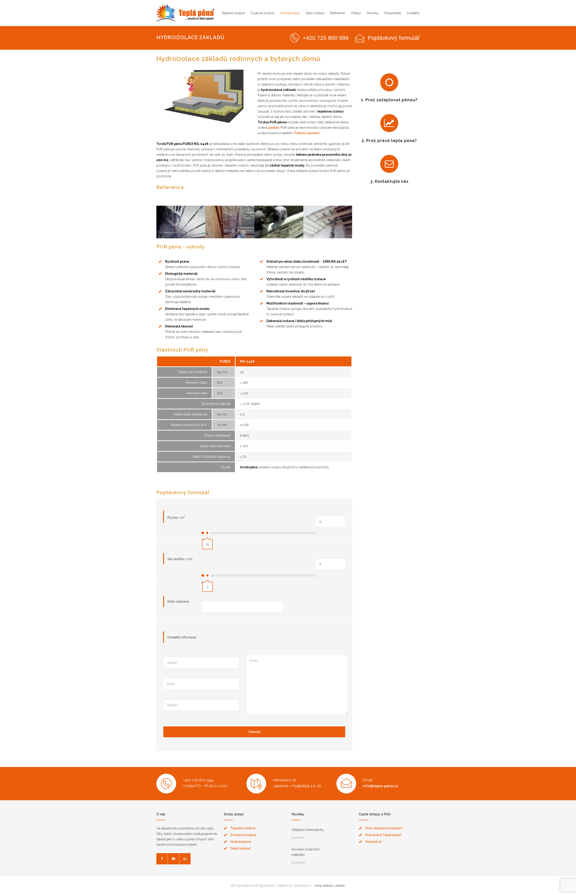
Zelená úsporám (307, 133)
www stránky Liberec (330, 885)
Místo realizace (178, 601)
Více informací (180, 228)
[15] (207, 533)
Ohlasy (356, 13)
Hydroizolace (290, 13)
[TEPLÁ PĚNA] (185, 13)
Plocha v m (176, 517)
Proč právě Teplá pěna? (383, 835)
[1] (207, 575)
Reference (337, 13)
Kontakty (413, 13)
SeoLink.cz (373, 841)
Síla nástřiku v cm (179, 559)
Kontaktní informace (181, 637)
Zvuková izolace (262, 13)
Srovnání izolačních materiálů (305, 852)
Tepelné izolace (233, 13)
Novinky (372, 13)
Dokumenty (392, 13)
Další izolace (315, 13)
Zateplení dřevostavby (307, 830)
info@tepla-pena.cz (380, 786)
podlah (273, 127)
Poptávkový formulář (394, 38)
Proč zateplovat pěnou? (383, 828)
